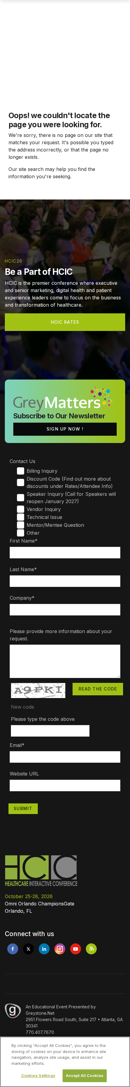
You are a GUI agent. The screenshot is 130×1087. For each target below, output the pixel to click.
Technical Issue (44, 517)
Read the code (98, 688)
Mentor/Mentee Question (55, 525)
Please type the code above (43, 719)
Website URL (24, 774)
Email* (17, 745)
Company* (22, 598)
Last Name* (23, 569)
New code (22, 707)
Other (33, 533)
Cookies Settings (38, 1075)
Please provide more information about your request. (61, 635)
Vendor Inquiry (44, 509)
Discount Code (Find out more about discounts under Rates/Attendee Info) (70, 482)
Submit (23, 808)
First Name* (23, 541)
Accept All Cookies (84, 1075)
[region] (65, 1062)
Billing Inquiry (42, 471)
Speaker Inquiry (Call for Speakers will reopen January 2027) (71, 497)
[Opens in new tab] (12, 949)
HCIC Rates (65, 322)
